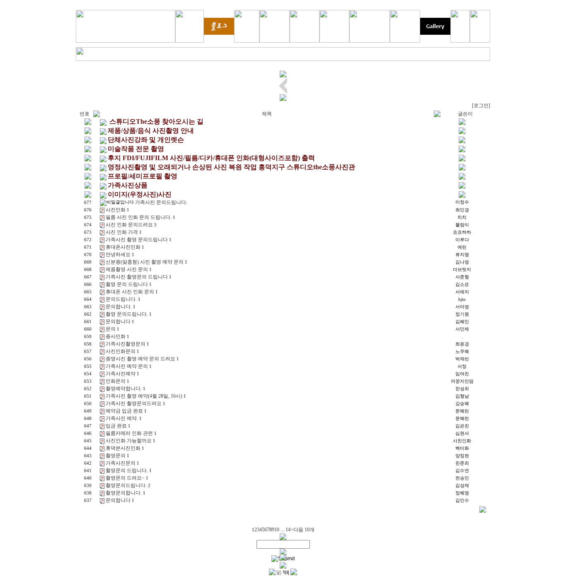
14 (287, 530)
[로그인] (481, 105)
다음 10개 (303, 530)
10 (276, 530)
